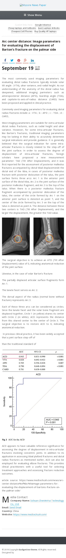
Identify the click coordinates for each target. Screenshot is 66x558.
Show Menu (34, 15)
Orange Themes (22, 552)
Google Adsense (43, 24)
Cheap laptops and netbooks (22, 28)
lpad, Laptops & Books (49, 28)
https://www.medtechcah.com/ (30, 514)
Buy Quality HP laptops (45, 31)
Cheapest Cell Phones (21, 31)
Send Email (15, 507)
